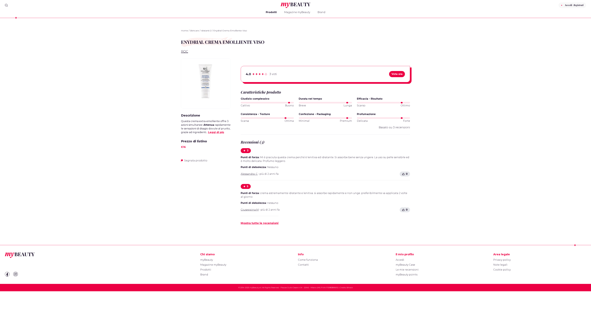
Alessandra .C (249, 173)
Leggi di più (216, 132)
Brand (321, 12)
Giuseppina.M (250, 209)
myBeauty (206, 259)
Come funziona (308, 259)
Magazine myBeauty (297, 12)
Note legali (500, 264)
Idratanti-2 (206, 30)
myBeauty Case (405, 264)
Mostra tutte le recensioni (260, 223)
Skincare (194, 30)
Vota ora (397, 74)
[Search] (6, 5)
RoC (184, 51)
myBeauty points (406, 274)
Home (184, 30)
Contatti (303, 264)
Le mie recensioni (407, 269)
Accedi (400, 259)
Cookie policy (502, 269)
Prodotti (271, 12)
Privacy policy (502, 259)
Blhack (350, 287)
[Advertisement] (206, 186)
